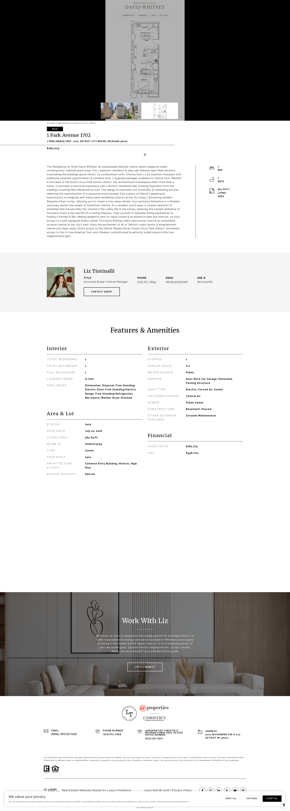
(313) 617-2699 (146, 281)
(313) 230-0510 (154, 738)
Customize (251, 798)
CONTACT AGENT (102, 291)
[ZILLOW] (243, 790)
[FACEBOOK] (202, 790)
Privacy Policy (182, 790)
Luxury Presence (119, 790)
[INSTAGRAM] (211, 790)
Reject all (231, 798)
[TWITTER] (227, 790)
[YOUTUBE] (235, 790)
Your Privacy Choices (145, 807)
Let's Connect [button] (145, 667)
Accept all (272, 798)
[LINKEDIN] (219, 790)
